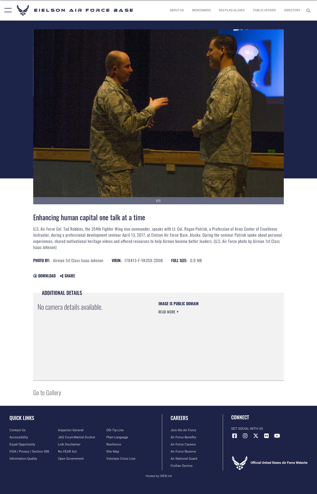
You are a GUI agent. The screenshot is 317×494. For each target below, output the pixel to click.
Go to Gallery (47, 392)
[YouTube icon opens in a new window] (277, 436)
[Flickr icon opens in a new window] (266, 436)
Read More (167, 312)
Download (46, 275)
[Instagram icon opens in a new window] (245, 436)
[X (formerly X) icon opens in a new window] (256, 436)
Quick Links (21, 418)
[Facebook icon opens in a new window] (234, 436)
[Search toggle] (309, 10)
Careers (179, 418)
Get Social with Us (247, 429)
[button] (7, 10)
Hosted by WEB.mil (159, 476)
